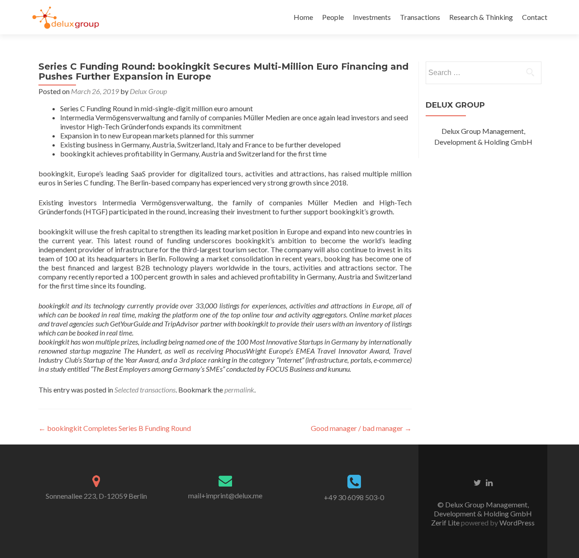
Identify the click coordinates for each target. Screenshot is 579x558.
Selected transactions (145, 389)
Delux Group (148, 91)
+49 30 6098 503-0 (354, 497)
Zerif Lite (446, 522)
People (333, 17)
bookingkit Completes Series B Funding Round (114, 428)
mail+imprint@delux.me (225, 495)
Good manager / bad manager (361, 428)
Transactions (420, 17)
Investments (372, 17)
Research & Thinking (481, 17)
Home (303, 17)
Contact (534, 17)
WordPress (516, 522)
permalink (239, 389)
